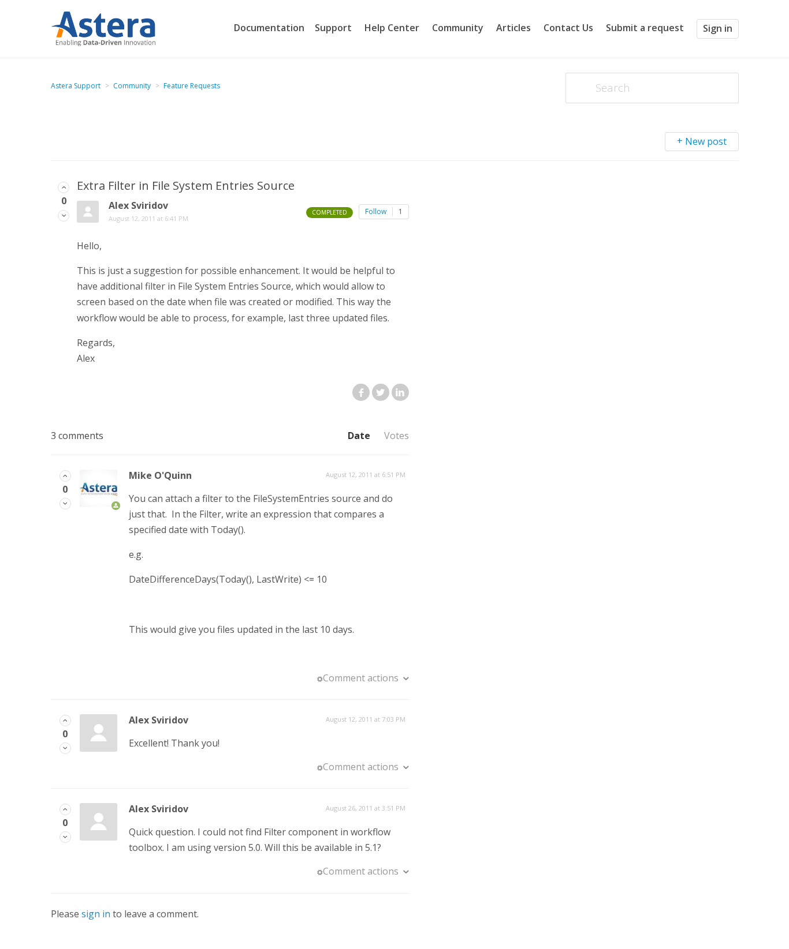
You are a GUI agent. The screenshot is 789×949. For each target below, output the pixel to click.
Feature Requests (191, 86)
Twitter (380, 392)
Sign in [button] (717, 28)
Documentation (269, 27)
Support (333, 27)
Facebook (361, 392)
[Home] (103, 27)
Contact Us (568, 27)
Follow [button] (375, 211)
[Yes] (63, 187)
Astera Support (76, 86)
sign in (95, 913)
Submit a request (645, 28)
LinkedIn (400, 392)
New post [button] (706, 141)
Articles (513, 27)
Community (457, 27)
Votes (396, 435)
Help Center (391, 27)
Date (359, 435)
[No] (63, 215)
